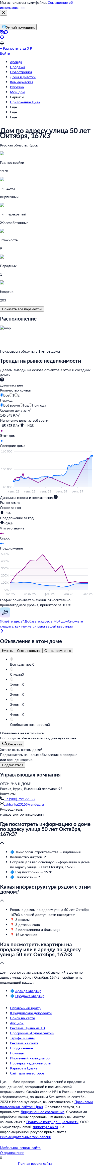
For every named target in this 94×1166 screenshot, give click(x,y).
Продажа (17, 66)
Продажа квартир (29, 995)
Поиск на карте (22, 1018)
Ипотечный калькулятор (30, 1058)
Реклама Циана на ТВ (27, 1028)
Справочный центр (25, 1007)
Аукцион (17, 1023)
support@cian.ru (45, 1126)
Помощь (17, 1053)
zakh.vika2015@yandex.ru (24, 804)
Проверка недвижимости (30, 1063)
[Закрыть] (3, 13)
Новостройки (21, 71)
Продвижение (21, 1048)
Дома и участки (23, 76)
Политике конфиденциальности (52, 1121)
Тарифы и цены (22, 1038)
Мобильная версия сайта (20, 1147)
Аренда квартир (28, 990)
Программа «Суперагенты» (32, 1033)
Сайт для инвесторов (27, 1073)
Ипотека (17, 87)
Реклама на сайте (24, 1043)
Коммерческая (21, 82)
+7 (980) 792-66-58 (19, 799)
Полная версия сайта (35, 1163)
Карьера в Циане (23, 1068)
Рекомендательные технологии (25, 1136)
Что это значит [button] (12, 528)
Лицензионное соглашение (42, 1111)
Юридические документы (31, 1012)
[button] (52, 664)
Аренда (16, 61)
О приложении (12, 1152)
